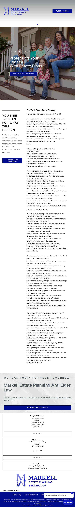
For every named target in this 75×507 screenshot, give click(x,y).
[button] (37, 24)
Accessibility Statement (31, 495)
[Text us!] (68, 503)
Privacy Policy (17, 495)
